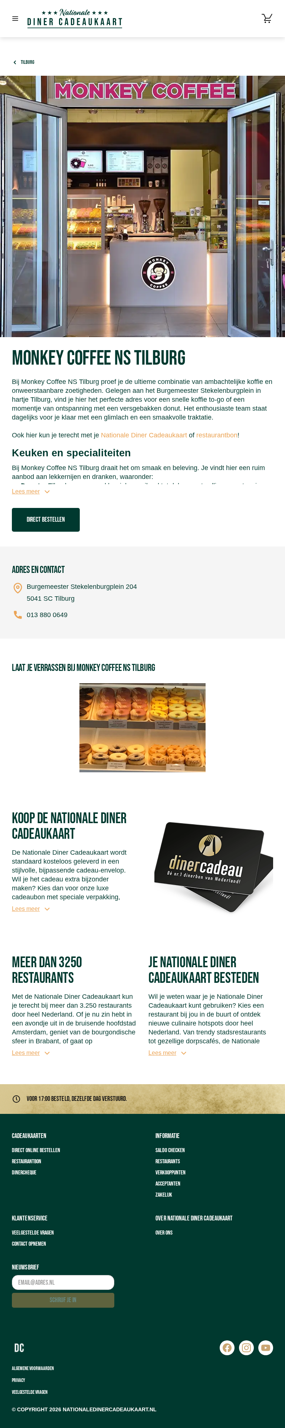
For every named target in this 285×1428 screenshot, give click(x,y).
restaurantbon (217, 435)
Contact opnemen (29, 1244)
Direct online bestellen (36, 1150)
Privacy (18, 1380)
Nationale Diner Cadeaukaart (144, 435)
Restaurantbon (26, 1161)
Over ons (164, 1232)
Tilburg (27, 62)
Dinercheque (24, 1172)
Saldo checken (170, 1150)
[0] (267, 19)
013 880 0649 (47, 615)
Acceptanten (167, 1183)
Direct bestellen (46, 520)
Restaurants (167, 1161)
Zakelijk (163, 1195)
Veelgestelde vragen (33, 1232)
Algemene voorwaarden (33, 1368)
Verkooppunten (170, 1172)
